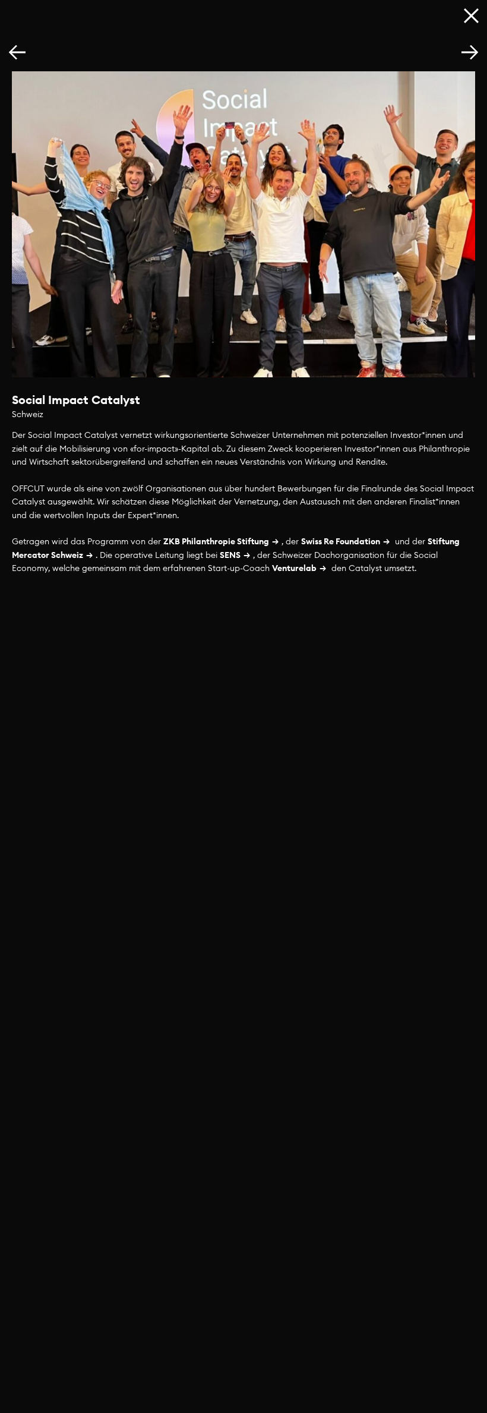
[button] (470, 53)
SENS (230, 555)
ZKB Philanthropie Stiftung (216, 541)
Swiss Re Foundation (340, 541)
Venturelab (294, 568)
